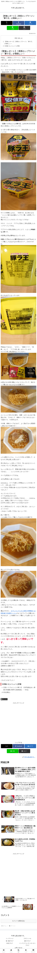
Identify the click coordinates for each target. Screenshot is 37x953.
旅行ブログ (27, 941)
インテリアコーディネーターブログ (27, 944)
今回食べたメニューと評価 (11, 46)
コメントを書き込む (18, 921)
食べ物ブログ (9, 941)
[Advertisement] (18, 722)
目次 (16, 38)
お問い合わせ (18, 947)
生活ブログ (9, 943)
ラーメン (5, 699)
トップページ (9, 938)
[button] (24, 28)
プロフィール (27, 938)
